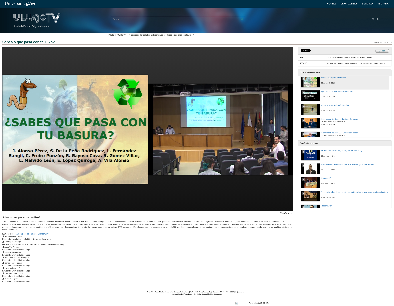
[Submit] (242, 19)
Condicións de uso (200, 294)
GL (377, 19)
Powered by (259, 303)
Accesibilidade (178, 294)
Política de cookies (215, 294)
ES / (374, 19)
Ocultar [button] (382, 51)
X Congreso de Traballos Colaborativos (146, 35)
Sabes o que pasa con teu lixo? (180, 35)
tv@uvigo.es (239, 292)
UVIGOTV (121, 35)
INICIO (111, 35)
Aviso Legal (188, 294)
